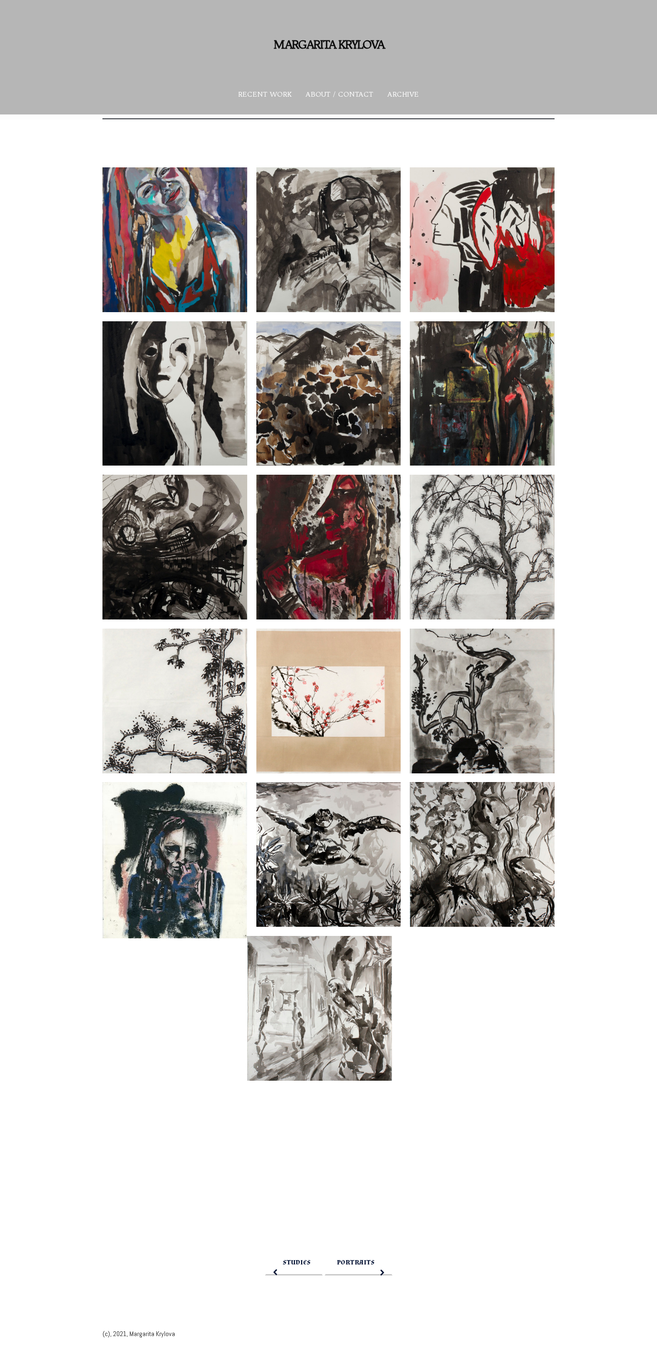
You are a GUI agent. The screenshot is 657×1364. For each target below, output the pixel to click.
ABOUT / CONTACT (339, 94)
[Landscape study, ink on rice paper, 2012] (174, 701)
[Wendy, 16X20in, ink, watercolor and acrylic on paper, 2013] (174, 239)
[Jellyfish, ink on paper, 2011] (482, 854)
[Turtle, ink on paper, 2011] (328, 854)
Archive (403, 94)
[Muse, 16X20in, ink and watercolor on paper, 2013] (482, 393)
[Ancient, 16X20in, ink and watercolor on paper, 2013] (328, 547)
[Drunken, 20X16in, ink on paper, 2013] (328, 239)
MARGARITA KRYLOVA (328, 44)
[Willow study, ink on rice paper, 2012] (482, 547)
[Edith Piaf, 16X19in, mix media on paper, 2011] (174, 860)
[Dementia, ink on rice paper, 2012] (482, 701)
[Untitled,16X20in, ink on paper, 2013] (174, 393)
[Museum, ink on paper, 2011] (319, 1008)
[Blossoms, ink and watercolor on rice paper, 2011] (328, 701)
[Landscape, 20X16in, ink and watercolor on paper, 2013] (328, 393)
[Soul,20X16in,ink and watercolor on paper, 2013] (482, 239)
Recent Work (264, 94)
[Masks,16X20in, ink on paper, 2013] (174, 547)
